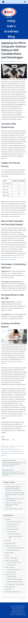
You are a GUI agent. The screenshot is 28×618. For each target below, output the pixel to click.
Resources (8, 552)
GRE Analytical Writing (13, 521)
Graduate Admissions (14, 446)
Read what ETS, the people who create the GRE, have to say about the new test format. (12, 257)
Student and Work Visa (13, 581)
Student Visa (10, 565)
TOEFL (7, 589)
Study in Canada (9, 558)
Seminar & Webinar (12, 550)
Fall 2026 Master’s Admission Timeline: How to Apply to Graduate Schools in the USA (13, 488)
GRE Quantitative (11, 524)
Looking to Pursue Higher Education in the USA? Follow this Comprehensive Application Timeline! (14, 463)
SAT (6, 555)
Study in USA (8, 574)
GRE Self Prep (10, 526)
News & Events (9, 545)
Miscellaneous (9, 543)
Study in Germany (10, 560)
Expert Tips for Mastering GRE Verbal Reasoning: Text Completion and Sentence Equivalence (13, 473)
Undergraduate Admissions (14, 584)
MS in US (9, 451)
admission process (7, 449)
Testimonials (8, 586)
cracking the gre (15, 449)
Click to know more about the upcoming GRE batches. (13, 361)
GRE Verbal (10, 531)
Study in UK (8, 567)
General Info (5, 446)
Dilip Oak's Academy (17, 61)
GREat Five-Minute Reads (15, 536)
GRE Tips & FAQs (11, 529)
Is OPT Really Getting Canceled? (14, 509)
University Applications (9, 447)
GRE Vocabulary (13, 534)
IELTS (6, 540)
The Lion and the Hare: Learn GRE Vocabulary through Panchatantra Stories (14, 494)
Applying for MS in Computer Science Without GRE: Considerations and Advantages (13, 50)
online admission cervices (18, 451)
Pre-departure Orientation (14, 547)
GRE (20, 446)
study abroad (16, 453)
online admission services (7, 453)
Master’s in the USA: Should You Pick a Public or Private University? (14, 504)
